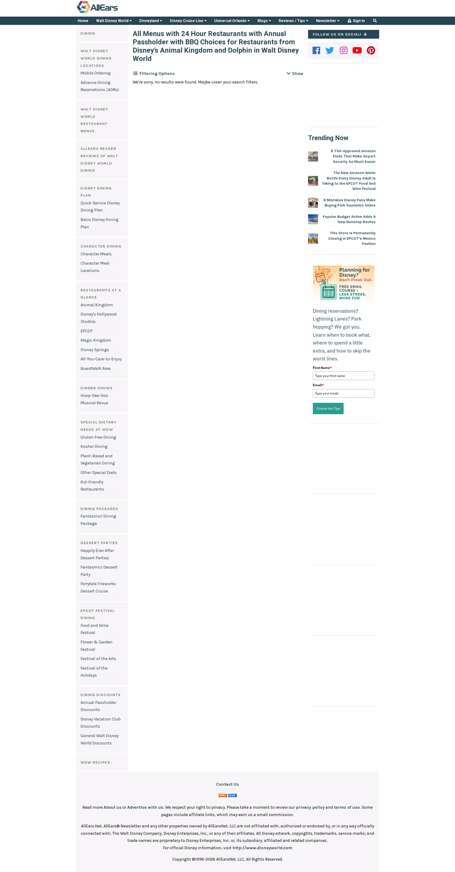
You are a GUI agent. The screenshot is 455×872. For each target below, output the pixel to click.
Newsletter (326, 20)
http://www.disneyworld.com (262, 847)
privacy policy (310, 807)
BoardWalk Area (96, 368)
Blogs (263, 20)
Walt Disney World (112, 20)
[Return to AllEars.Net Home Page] (112, 12)
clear (216, 82)
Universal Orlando (230, 20)
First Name (322, 368)
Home (83, 20)
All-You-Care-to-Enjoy (101, 359)
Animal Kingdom (97, 304)
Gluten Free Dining (98, 437)
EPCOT (87, 331)
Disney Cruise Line (187, 20)
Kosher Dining (94, 446)
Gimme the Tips (328, 408)
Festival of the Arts (98, 658)
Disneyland (149, 20)
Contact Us (227, 784)
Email (318, 385)
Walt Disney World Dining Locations (96, 58)
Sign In (358, 20)
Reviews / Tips (292, 20)
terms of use (347, 807)
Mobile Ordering (96, 73)
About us (113, 807)
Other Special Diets (99, 472)
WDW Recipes (95, 762)
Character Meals (96, 254)
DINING (88, 33)
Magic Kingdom (96, 340)
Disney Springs (95, 349)
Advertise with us (145, 807)
